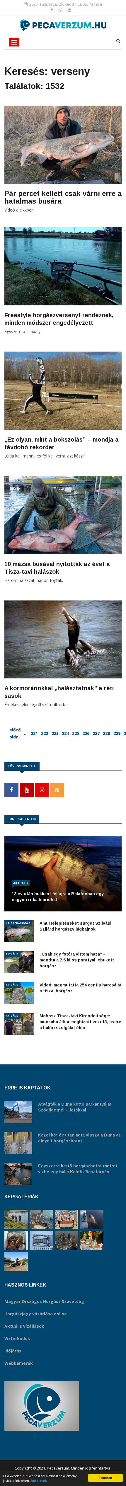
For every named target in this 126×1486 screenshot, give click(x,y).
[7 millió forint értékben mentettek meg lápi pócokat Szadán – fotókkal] (16, 1240)
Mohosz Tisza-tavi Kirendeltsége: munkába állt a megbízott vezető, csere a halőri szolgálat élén (80, 1022)
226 (85, 733)
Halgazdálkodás (18, 923)
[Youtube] (69, 9)
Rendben (105, 1478)
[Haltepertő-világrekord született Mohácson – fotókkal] (91, 1240)
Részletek (39, 1481)
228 (106, 733)
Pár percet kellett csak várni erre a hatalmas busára (63, 197)
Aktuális (20, 883)
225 (75, 733)
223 (55, 733)
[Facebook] (52, 9)
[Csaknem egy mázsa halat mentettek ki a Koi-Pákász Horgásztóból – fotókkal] (16, 1219)
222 (44, 733)
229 (116, 733)
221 (34, 733)
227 (96, 733)
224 (65, 733)
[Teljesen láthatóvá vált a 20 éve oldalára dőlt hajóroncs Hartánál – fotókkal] (16, 1261)
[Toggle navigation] (14, 42)
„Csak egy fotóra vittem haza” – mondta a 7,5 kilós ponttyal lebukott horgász (77, 960)
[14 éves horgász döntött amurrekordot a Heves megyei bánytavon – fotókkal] (41, 1219)
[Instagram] (61, 9)
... (26, 733)
